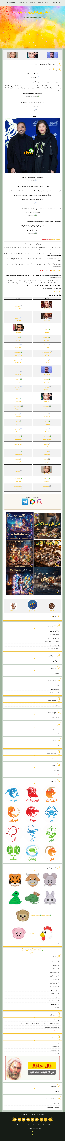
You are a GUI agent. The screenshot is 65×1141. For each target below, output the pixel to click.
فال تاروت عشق (55, 997)
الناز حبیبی (47, 462)
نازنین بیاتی (46, 431)
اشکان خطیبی (47, 454)
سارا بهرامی (46, 446)
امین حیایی (18, 462)
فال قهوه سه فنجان (55, 689)
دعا (58, 733)
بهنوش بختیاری (18, 355)
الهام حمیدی (47, 416)
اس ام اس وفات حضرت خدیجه (52, 645)
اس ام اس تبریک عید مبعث (53, 648)
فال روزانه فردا (56, 1103)
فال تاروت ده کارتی (55, 993)
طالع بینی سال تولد (55, 943)
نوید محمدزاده (18, 489)
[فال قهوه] (47, 554)
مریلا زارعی (18, 320)
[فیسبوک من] (41, 1120)
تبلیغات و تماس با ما (11, 2)
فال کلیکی (57, 745)
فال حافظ (55, 2)
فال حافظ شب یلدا (55, 1050)
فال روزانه (40, 2)
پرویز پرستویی (18, 439)
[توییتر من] (28, 1120)
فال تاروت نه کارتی (55, 990)
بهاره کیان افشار (18, 446)
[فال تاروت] (47, 526)
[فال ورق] (19, 581)
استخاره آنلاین (32, 2)
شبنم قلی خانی (47, 473)
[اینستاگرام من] (37, 1120)
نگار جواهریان (18, 362)
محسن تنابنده (47, 320)
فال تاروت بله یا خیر (54, 1004)
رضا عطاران (46, 362)
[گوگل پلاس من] (23, 1120)
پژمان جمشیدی (46, 308)
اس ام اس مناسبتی (22, 2)
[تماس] (32, 1120)
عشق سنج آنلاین (55, 758)
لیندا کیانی (18, 401)
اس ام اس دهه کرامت (54, 634)
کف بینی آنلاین (56, 705)
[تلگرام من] (45, 1120)
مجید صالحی (18, 431)
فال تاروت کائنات (55, 969)
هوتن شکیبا (18, 308)
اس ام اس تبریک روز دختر (53, 631)
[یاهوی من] (50, 1120)
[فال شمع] (19, 554)
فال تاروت (47, 2)
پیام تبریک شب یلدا (55, 1053)
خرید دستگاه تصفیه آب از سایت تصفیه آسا (49, 1020)
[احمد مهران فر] (52, 55)
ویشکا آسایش (18, 481)
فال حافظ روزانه (55, 1046)
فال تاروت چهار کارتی (54, 979)
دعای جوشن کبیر (55, 729)
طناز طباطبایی (18, 374)
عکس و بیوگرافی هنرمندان (53, 1107)
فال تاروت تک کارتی (54, 972)
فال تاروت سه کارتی (54, 976)
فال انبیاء (57, 673)
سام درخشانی (47, 409)
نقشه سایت (27, 1128)
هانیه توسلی (18, 347)
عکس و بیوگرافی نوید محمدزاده (33, 12)
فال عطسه (57, 1091)
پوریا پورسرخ (47, 389)
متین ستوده (18, 382)
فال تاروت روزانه (55, 961)
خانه (60, 2)
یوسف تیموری (47, 489)
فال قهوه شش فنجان (54, 692)
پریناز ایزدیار (47, 424)
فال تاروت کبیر (56, 965)
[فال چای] (47, 581)
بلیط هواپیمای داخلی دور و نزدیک (52, 1027)
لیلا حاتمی (18, 424)
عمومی (51, 616)
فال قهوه (57, 685)
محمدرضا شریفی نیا (46, 355)
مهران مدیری (18, 389)
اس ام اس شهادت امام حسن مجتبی (51, 641)
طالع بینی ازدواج (55, 717)
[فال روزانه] (19, 526)
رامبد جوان (18, 416)
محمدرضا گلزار (18, 454)
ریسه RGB (56, 770)
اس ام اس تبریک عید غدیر (53, 638)
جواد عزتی (18, 340)
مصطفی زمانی (18, 332)
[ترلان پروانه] (32, 55)
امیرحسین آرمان (18, 409)
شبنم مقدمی (47, 382)
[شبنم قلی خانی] (12, 55)
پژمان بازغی (46, 481)
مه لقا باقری (46, 332)
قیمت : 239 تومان (32, 951)
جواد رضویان (18, 473)
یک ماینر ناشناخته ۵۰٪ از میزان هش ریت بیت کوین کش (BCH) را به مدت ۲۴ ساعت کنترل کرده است (37, 1023)
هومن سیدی (47, 340)
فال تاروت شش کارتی (54, 986)
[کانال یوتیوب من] (19, 1120)
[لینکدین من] (15, 1120)
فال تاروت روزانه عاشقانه (53, 1000)
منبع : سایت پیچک (57, 291)
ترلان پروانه (46, 401)
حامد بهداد (46, 347)
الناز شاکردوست (47, 439)
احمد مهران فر (47, 374)
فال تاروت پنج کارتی (54, 983)
